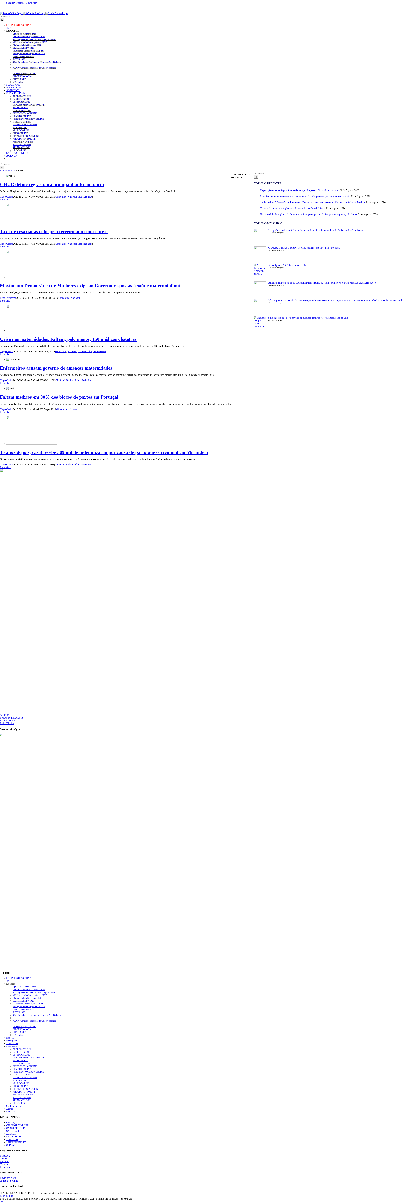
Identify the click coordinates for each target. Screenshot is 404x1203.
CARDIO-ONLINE (21, 99)
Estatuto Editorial (8, 720)
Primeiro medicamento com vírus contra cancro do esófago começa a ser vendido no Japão (305, 196)
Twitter (3, 1158)
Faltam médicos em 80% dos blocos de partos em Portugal (59, 397)
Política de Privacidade (11, 717)
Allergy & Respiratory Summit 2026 (29, 53)
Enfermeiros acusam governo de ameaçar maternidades (56, 368)
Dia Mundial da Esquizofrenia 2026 (29, 36)
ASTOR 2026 (19, 59)
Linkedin (4, 1161)
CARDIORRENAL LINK (24, 73)
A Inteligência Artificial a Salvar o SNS (287, 265)
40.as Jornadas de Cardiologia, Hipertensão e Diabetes (37, 62)
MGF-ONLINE (20, 127)
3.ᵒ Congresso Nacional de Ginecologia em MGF (34, 39)
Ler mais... (5, 199)
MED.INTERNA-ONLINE (25, 124)
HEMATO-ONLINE (22, 116)
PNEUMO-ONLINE (22, 144)
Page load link (7, 1195)
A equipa (4, 714)
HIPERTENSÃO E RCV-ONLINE (28, 119)
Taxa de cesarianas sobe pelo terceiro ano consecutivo (54, 231)
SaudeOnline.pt (7, 170)
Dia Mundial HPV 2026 (23, 48)
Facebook (5, 1155)
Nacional (72, 196)
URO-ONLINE (19, 150)
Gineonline (60, 196)
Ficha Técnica (7, 723)
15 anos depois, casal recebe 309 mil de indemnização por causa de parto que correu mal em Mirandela (104, 452)
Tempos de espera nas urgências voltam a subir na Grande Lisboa (292, 208)
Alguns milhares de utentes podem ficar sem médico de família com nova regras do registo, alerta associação (322, 282)
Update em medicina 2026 (24, 33)
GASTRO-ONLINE (22, 110)
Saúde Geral (99, 351)
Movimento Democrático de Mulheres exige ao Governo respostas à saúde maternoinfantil (91, 285)
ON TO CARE (19, 79)
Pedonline (87, 380)
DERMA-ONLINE (21, 102)
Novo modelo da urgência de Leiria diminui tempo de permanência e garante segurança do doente (308, 214)
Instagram (5, 1167)
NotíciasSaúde (85, 196)
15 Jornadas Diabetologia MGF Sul (28, 50)
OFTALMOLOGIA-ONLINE (26, 136)
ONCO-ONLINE (20, 133)
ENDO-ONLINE (20, 107)
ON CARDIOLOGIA (22, 76)
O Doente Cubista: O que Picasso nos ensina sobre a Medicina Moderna (304, 247)
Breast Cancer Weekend (23, 56)
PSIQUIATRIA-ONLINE (24, 138)
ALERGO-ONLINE (22, 96)
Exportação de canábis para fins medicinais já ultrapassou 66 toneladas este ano (299, 190)
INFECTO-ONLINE (22, 121)
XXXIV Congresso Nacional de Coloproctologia (34, 67)
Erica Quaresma (8, 298)
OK (2, 1201)
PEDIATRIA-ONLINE (23, 141)
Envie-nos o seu (9, 1179)
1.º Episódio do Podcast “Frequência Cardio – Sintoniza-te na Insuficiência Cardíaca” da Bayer (315, 230)
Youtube (4, 1164)
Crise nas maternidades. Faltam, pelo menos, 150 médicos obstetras (68, 339)
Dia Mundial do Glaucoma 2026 (27, 45)
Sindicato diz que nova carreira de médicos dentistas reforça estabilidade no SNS (308, 317)
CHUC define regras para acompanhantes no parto (52, 184)
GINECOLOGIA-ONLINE (25, 113)
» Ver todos (18, 82)
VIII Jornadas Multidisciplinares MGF (30, 42)
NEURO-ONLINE (21, 130)
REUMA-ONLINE (21, 147)
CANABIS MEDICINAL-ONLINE (29, 104)
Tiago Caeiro (6, 196)
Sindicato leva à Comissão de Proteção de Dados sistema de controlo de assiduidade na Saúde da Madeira (312, 202)
